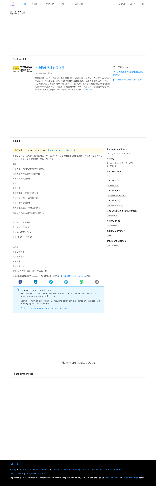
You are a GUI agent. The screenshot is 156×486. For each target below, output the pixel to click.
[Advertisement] (78, 35)
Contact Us (57, 469)
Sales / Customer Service (116, 195)
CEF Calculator (17, 473)
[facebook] (20, 282)
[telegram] (66, 282)
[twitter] (51, 282)
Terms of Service (130, 477)
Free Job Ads (76, 4)
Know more (88, 89)
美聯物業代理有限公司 (49, 67)
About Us (45, 469)
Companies (51, 4)
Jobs (23, 4)
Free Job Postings (72, 469)
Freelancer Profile (114, 469)
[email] (97, 282)
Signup (122, 4)
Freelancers (36, 4)
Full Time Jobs (113, 185)
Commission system (115, 205)
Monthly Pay (112, 225)
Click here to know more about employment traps (44, 308)
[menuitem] (23, 4)
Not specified (112, 215)
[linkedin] (36, 282)
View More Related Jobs (78, 362)
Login (132, 4)
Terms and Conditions (29, 469)
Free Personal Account (93, 469)
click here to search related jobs (61, 150)
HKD (109, 235)
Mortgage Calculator (35, 473)
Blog (63, 4)
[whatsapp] (81, 282)
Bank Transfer (113, 245)
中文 (142, 4)
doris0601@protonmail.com (73, 276)
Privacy (13, 469)
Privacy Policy (111, 477)
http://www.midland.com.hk (129, 80)
